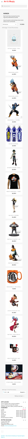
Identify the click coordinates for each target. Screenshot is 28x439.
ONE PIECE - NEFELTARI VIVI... (14, 334)
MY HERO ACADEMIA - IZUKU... (14, 167)
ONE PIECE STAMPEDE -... (14, 263)
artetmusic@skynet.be (10, 426)
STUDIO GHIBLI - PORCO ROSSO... (14, 382)
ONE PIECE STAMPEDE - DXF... (14, 239)
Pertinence (10, 24)
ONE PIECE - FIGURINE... (14, 215)
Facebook (2, 431)
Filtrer (22, 24)
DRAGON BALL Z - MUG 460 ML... (14, 287)
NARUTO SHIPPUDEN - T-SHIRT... (14, 191)
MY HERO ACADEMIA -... (14, 144)
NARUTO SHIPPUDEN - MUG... (14, 358)
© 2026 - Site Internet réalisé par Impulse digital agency (12, 436)
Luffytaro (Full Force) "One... (14, 310)
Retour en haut (20, 396)
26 (8, 392)
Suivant (23, 392)
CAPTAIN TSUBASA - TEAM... (14, 48)
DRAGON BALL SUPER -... (14, 72)
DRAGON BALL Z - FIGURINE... (14, 120)
